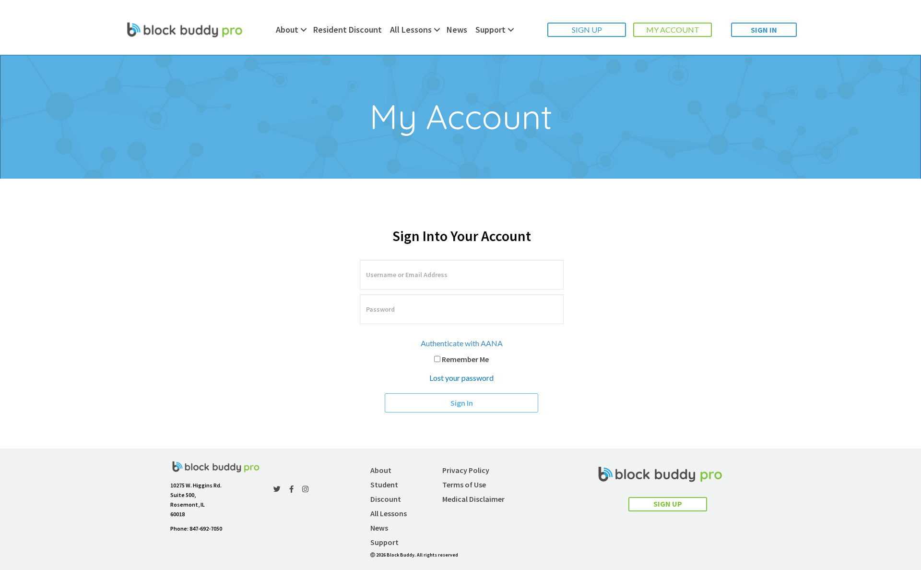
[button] (586, 30)
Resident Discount (347, 29)
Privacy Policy (465, 470)
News (457, 29)
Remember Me (464, 359)
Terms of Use (464, 484)
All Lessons (411, 29)
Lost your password (461, 377)
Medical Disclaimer (473, 499)
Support (490, 29)
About (287, 29)
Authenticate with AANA (462, 343)
